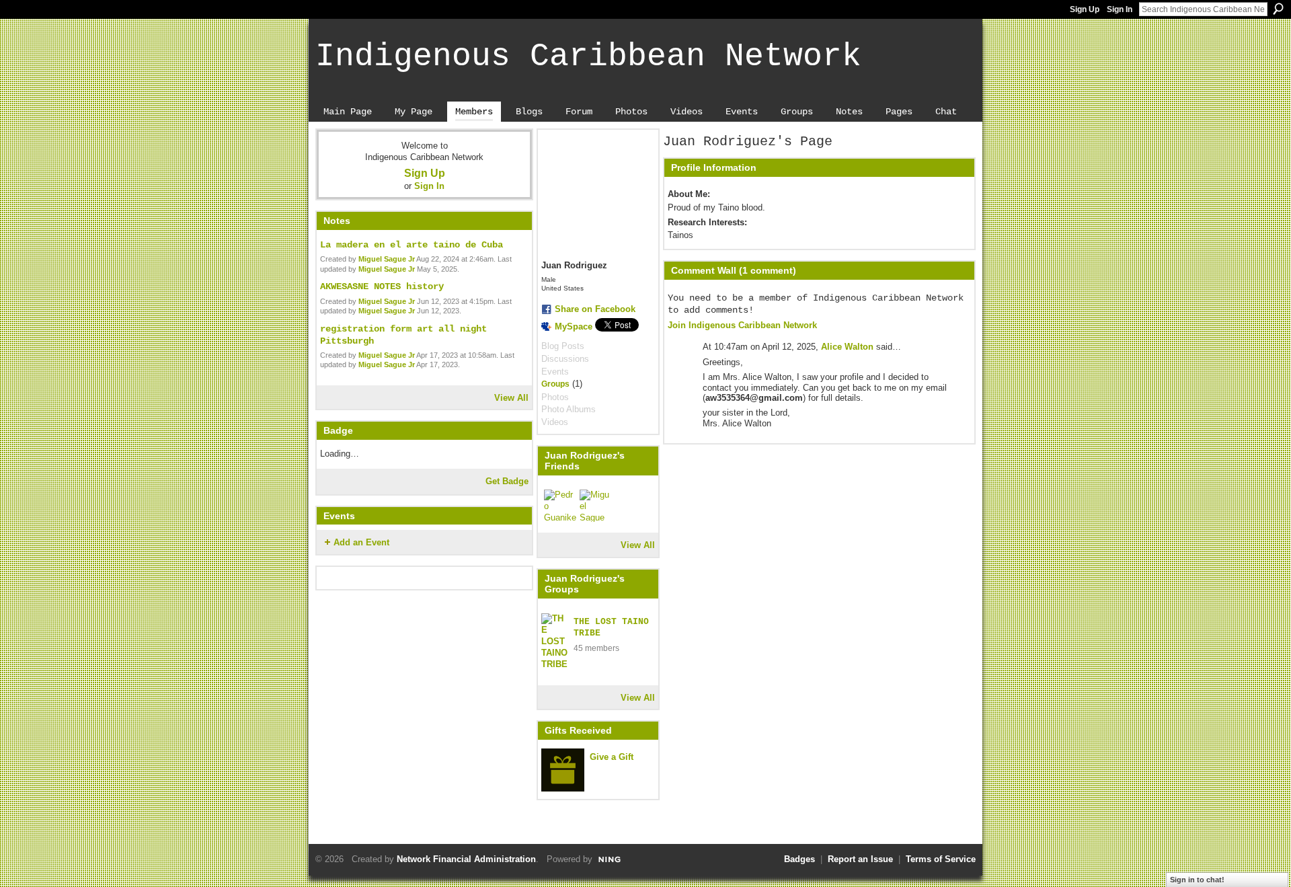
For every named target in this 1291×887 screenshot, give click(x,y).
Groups (555, 384)
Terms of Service (941, 859)
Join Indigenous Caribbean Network (742, 325)
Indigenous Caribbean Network (588, 56)
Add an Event (361, 542)
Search (1278, 9)
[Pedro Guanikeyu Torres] (560, 506)
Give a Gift (611, 757)
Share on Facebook (595, 309)
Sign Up (1084, 9)
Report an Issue (860, 859)
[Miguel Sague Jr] (596, 506)
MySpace (573, 326)
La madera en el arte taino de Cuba (411, 244)
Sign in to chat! (1197, 880)
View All (511, 398)
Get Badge (507, 481)
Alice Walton (847, 347)
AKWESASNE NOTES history (382, 286)
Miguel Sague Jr (386, 259)
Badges (799, 859)
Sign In (1119, 9)
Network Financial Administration (466, 859)
